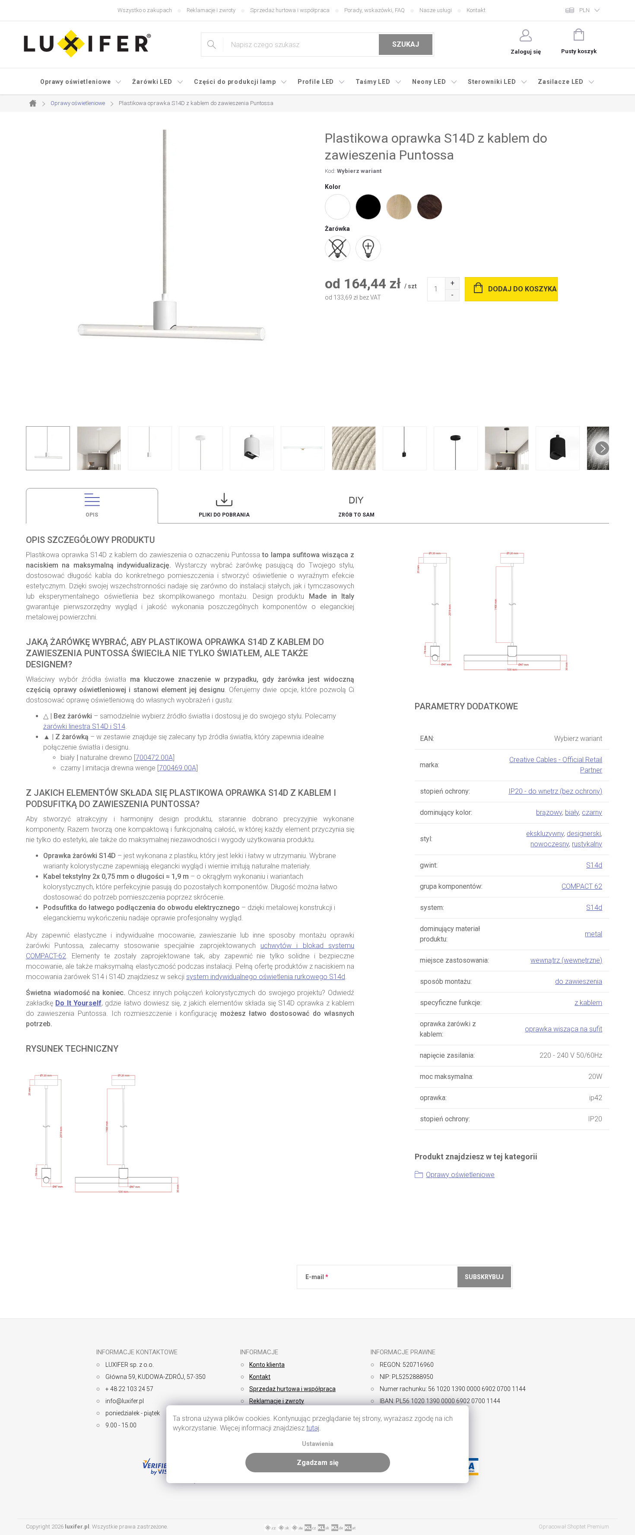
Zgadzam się (318, 1462)
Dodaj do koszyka (522, 289)
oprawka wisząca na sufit (563, 1029)
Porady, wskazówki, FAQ (374, 10)
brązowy (549, 812)
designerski (584, 834)
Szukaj (405, 44)
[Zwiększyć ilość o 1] (452, 283)
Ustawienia (317, 1444)
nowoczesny (549, 844)
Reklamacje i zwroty (211, 10)
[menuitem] (81, 81)
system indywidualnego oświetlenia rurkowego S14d (265, 977)
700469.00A (177, 768)
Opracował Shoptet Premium (574, 1526)
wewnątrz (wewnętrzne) (566, 960)
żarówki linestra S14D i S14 (84, 726)
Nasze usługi (435, 10)
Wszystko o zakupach (144, 10)
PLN (584, 10)
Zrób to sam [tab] (356, 515)
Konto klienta (267, 1364)
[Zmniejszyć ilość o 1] (452, 295)
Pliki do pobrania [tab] (224, 515)
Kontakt (476, 10)
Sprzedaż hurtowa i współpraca (290, 10)
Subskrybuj (484, 1276)
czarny (592, 812)
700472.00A (154, 757)
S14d (594, 865)
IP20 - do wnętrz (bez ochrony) (555, 791)
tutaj (312, 1428)
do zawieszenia (578, 981)
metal (593, 934)
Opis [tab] (92, 515)
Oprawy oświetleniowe (460, 1175)
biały (572, 812)
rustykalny (587, 844)
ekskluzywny (545, 834)
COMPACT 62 (582, 886)
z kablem (588, 1003)
